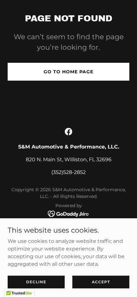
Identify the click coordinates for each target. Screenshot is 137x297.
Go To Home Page (68, 72)
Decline (36, 281)
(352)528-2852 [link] (68, 172)
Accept (101, 281)
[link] (68, 131)
